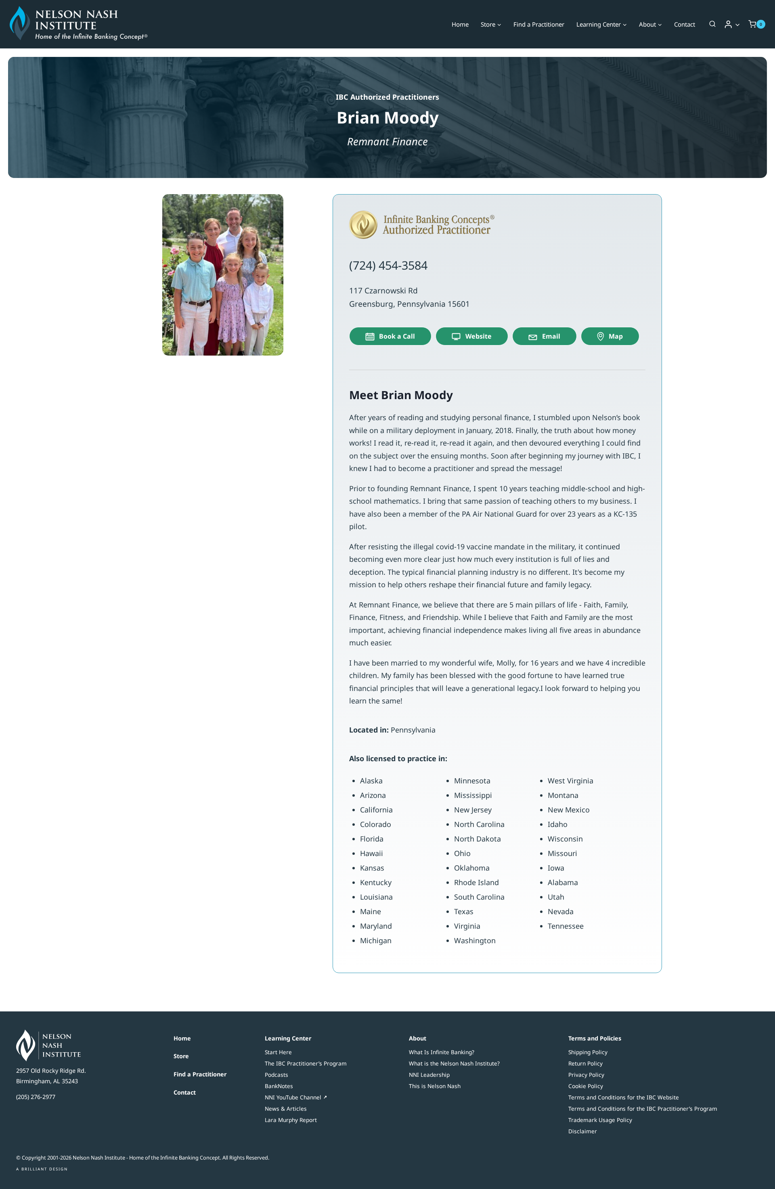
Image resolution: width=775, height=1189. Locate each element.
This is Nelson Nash (435, 1086)
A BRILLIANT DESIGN (42, 1169)
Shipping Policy (587, 1052)
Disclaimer (582, 1131)
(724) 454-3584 (388, 265)
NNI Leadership (429, 1074)
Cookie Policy (585, 1086)
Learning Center (288, 1038)
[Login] (732, 24)
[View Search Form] (712, 24)
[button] (737, 24)
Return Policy (585, 1063)
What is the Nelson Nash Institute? (454, 1063)
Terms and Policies (594, 1038)
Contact (684, 24)
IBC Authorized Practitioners (387, 97)
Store (181, 1056)
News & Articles (286, 1108)
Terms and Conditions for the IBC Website (623, 1097)
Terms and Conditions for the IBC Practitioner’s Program (642, 1108)
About (417, 1038)
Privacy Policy (586, 1074)
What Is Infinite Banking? (441, 1052)
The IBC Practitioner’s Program (306, 1063)
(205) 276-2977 (35, 1097)
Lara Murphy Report (291, 1120)
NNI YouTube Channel (293, 1097)
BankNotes (279, 1086)
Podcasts (276, 1074)
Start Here (278, 1052)
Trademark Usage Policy (600, 1120)
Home (460, 24)
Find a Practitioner (538, 24)
